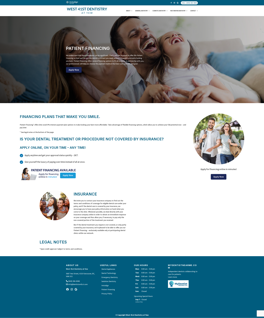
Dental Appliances (108, 269)
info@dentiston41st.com (78, 284)
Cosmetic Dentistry (159, 11)
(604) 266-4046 (74, 281)
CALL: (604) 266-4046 (189, 3)
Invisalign (105, 285)
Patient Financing (108, 289)
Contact (193, 11)
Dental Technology (108, 273)
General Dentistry (141, 11)
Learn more (172, 277)
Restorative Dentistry (177, 11)
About (128, 11)
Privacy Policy (106, 293)
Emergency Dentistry (109, 277)
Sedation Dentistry (108, 281)
